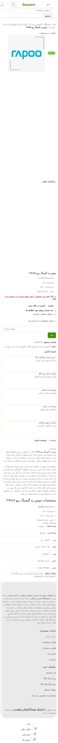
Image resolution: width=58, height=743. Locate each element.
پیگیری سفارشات (49, 642)
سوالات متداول (50, 690)
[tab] (52, 440)
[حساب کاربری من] (9, 13)
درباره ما (52, 660)
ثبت (51, 335)
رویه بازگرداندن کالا (48, 684)
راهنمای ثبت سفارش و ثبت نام (44, 696)
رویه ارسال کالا (50, 678)
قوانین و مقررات (49, 648)
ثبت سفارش (51, 673)
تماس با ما (52, 654)
